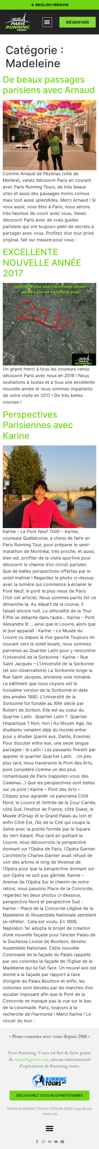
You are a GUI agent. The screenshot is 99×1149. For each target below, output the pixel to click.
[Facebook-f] (37, 1141)
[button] (47, 22)
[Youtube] (56, 1141)
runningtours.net (31, 1059)
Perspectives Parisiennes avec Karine (38, 425)
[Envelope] (62, 1141)
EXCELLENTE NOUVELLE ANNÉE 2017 (42, 263)
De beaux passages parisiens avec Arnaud (49, 84)
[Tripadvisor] (49, 1141)
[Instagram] (43, 1141)
